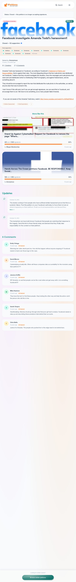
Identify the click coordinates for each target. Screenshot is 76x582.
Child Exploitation (22, 104)
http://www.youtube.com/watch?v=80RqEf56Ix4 (57, 99)
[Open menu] (69, 5)
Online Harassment (9, 104)
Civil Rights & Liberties (9, 21)
